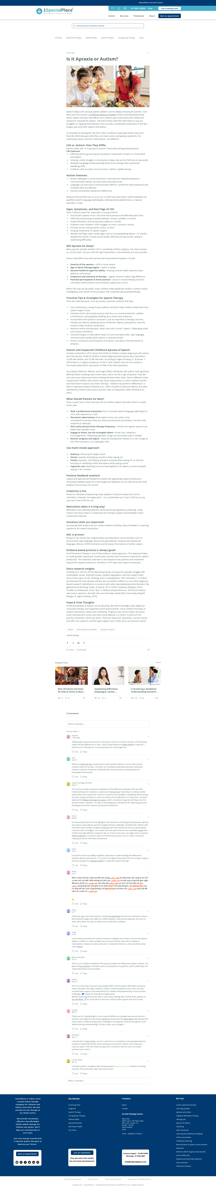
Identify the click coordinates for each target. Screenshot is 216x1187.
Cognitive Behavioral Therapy (187, 1116)
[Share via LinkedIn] (78, 643)
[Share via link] (84, 643)
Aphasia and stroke (183, 1112)
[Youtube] (17, 1162)
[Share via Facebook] (67, 643)
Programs (72, 1108)
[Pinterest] (21, 1162)
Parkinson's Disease (183, 1166)
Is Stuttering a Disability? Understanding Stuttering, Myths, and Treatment (144, 690)
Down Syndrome (182, 1130)
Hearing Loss (181, 1119)
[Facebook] (25, 1162)
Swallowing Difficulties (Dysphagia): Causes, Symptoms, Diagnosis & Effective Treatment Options (106, 690)
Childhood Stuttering (184, 1141)
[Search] (113, 8)
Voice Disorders (182, 1162)
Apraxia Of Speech (183, 1123)
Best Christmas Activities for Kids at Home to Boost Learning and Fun (71, 690)
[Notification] (125, 8)
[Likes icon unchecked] (73, 751)
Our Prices (72, 1130)
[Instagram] (37, 1162)
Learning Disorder (183, 1108)
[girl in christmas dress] (71, 676)
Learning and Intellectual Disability (189, 1134)
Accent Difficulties (183, 1155)
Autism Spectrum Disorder (87, 629)
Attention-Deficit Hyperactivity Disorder (189, 1152)
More (142, 38)
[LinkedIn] (33, 1162)
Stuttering (180, 1126)
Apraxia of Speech (107, 629)
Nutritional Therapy (73, 38)
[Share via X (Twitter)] (73, 643)
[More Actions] (148, 736)
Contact (125, 1108)
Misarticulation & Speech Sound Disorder (189, 1144)
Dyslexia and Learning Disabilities (189, 1159)
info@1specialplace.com (135, 1162)
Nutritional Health (75, 1126)
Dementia (180, 1148)
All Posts (58, 38)
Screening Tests (74, 1105)
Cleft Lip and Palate (183, 1137)
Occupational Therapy (126, 38)
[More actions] (148, 52)
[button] (118, 8)
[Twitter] (29, 1162)
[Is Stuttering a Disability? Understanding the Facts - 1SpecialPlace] (144, 676)
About (124, 1105)
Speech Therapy (107, 38)
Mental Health (91, 38)
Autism (70, 629)
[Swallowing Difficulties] (108, 676)
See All (158, 662)
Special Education (75, 1123)
